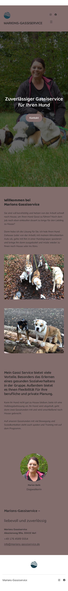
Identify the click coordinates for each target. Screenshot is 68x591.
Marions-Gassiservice (23, 23)
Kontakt (34, 117)
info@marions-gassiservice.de (22, 544)
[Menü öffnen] (51, 22)
